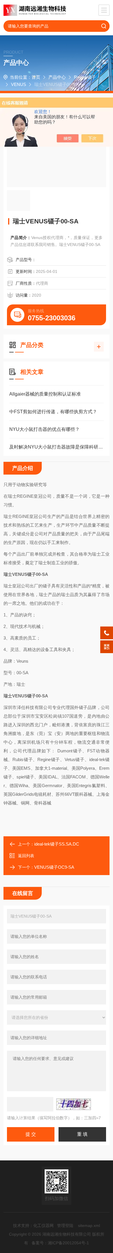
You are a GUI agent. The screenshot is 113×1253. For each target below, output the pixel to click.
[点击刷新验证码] (73, 1104)
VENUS (18, 84)
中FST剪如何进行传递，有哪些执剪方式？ (53, 411)
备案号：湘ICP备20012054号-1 (60, 1243)
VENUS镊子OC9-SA (54, 867)
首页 (36, 77)
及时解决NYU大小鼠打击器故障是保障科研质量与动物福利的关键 (56, 446)
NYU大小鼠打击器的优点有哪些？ (44, 429)
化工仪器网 (43, 1225)
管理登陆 (65, 1225)
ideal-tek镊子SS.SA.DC (56, 844)
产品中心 (57, 77)
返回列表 (26, 855)
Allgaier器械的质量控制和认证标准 (45, 394)
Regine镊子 (85, 77)
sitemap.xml (89, 1225)
